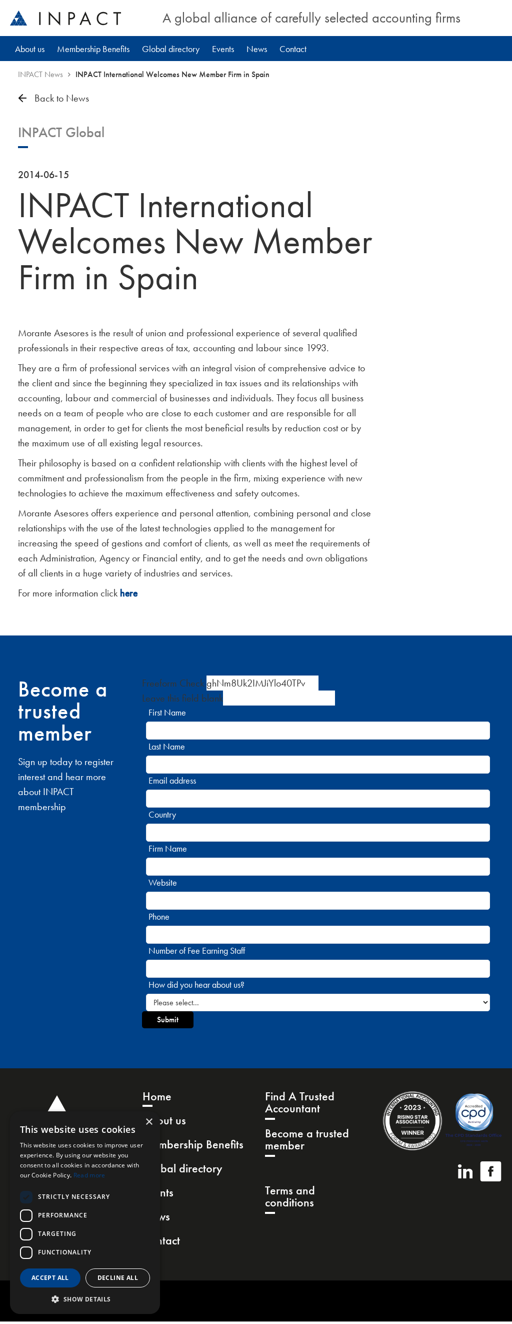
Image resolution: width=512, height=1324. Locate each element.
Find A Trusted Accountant (299, 1103)
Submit (167, 1019)
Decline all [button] (118, 1277)
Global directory (171, 49)
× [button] (148, 1122)
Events (223, 49)
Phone (159, 916)
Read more (90, 1175)
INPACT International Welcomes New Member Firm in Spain (173, 74)
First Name (167, 712)
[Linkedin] (465, 1171)
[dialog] (85, 1212)
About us (29, 49)
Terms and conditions (290, 1197)
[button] (85, 1299)
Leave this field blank (182, 698)
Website (162, 882)
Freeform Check (173, 683)
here (129, 592)
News (256, 49)
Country (162, 814)
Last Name (166, 746)
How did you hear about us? (196, 984)
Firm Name (167, 848)
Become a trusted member (307, 1140)
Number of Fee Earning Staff (196, 950)
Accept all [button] (50, 1277)
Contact (293, 49)
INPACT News (40, 74)
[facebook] (491, 1171)
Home (157, 1097)
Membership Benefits (93, 49)
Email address (172, 780)
